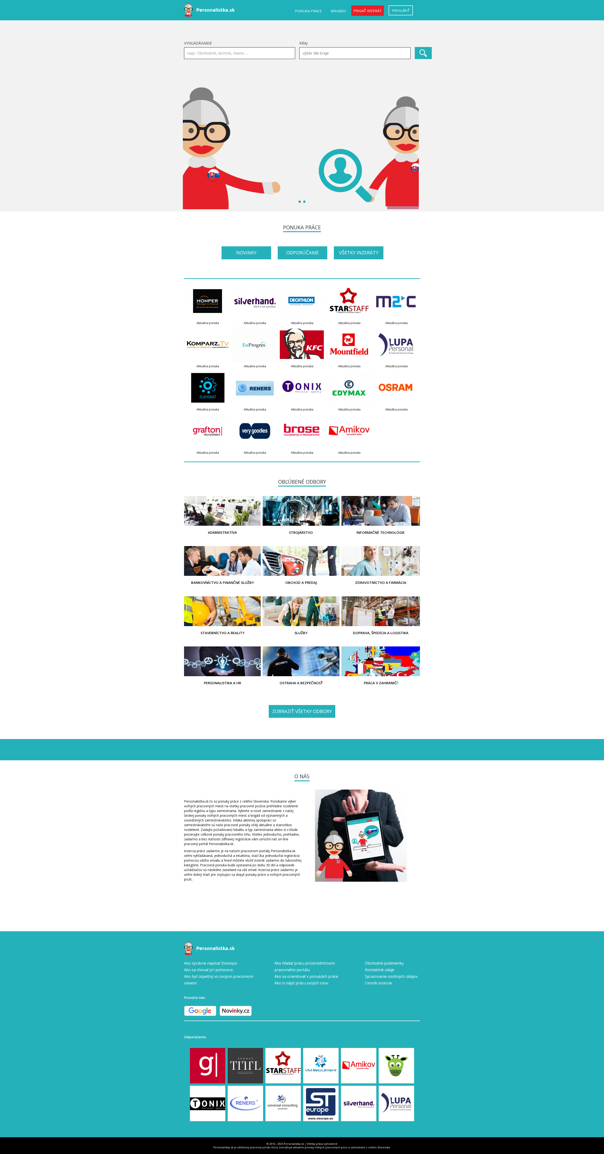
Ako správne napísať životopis (210, 963)
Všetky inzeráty (358, 252)
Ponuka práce (308, 11)
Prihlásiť (401, 10)
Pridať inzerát (367, 10)
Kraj (303, 43)
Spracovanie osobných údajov (391, 976)
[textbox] (356, 53)
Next (414, 148)
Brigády (338, 11)
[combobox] (355, 53)
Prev (190, 148)
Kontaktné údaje (379, 969)
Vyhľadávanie (198, 43)
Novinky (246, 252)
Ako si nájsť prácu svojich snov (301, 983)
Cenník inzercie (378, 983)
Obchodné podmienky (384, 963)
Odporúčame (302, 252)
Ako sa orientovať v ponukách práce (306, 976)
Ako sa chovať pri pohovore (208, 969)
